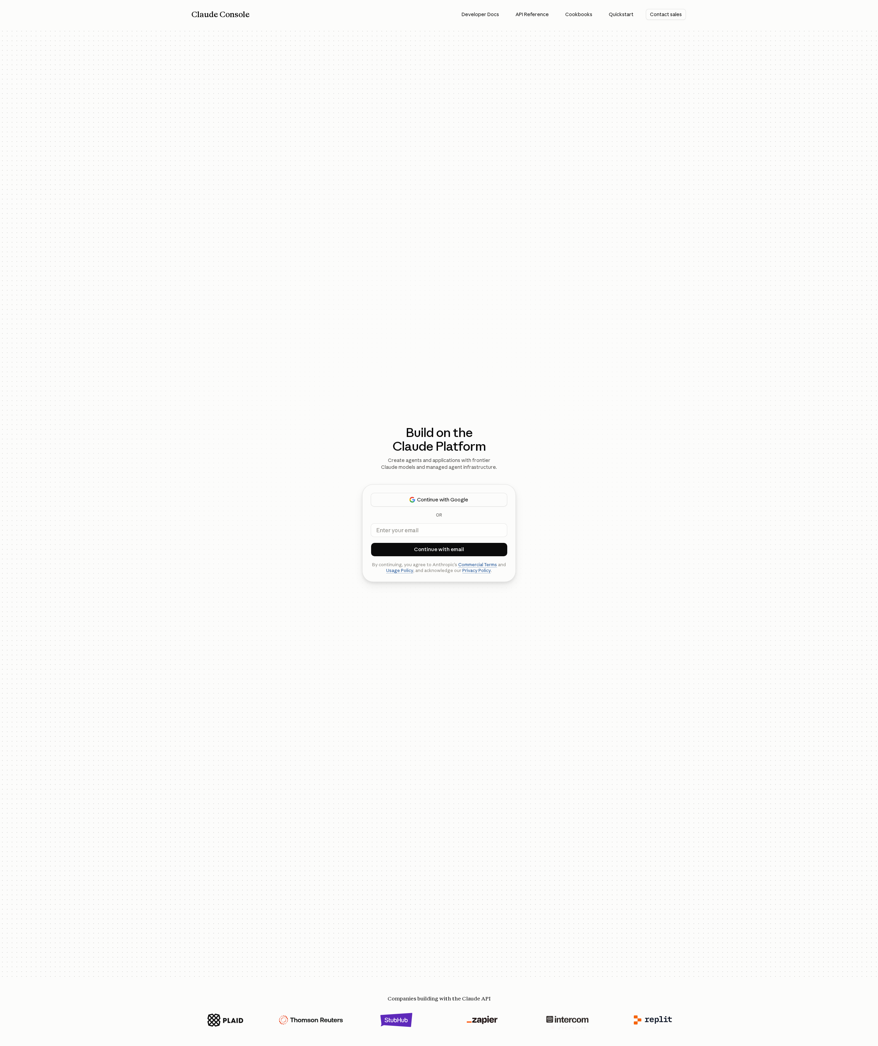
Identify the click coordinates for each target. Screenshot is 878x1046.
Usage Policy (399, 570)
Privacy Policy (476, 570)
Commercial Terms (477, 564)
